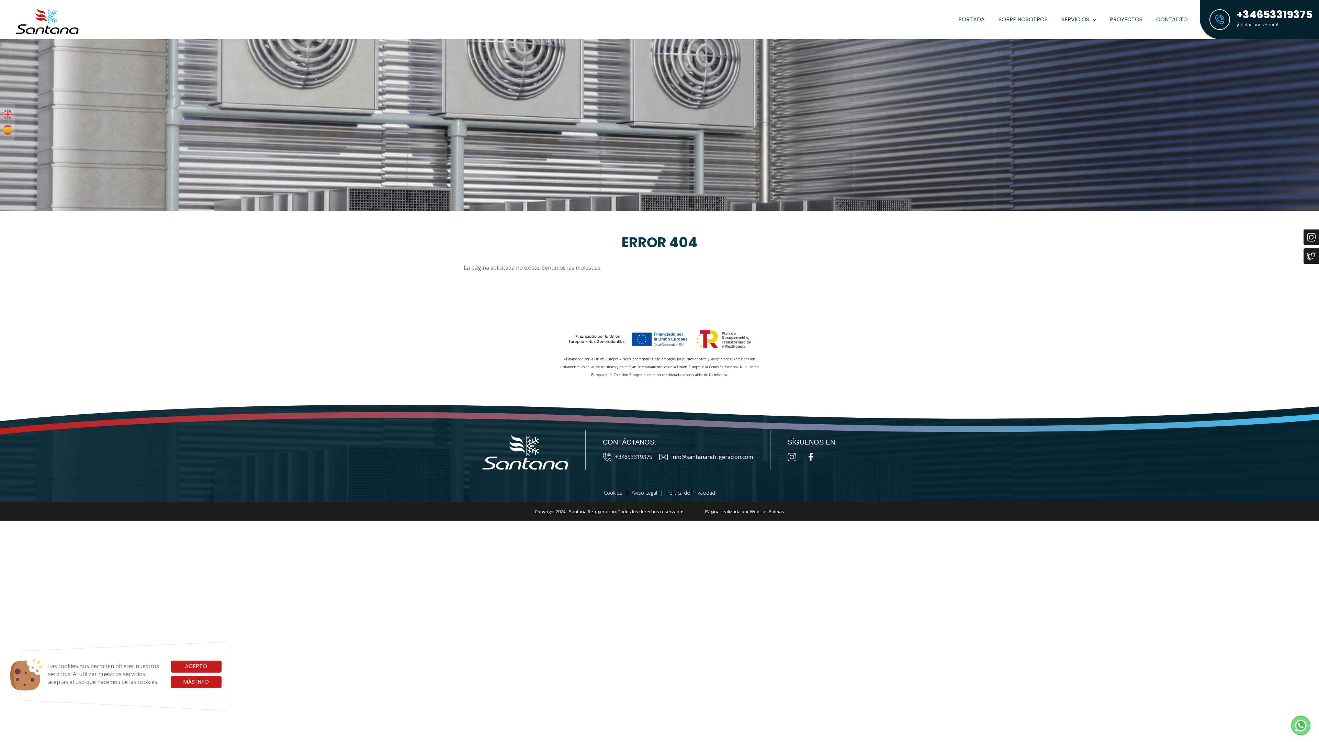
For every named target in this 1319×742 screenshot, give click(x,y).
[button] (1301, 725)
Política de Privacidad (690, 492)
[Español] (8, 130)
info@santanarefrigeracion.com (712, 457)
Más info (196, 682)
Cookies (613, 492)
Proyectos (1126, 19)
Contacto (1172, 19)
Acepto (196, 666)
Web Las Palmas (767, 511)
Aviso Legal (644, 492)
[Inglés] (8, 114)
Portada (971, 19)
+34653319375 (633, 457)
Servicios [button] (1075, 19)
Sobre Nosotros (1023, 19)
